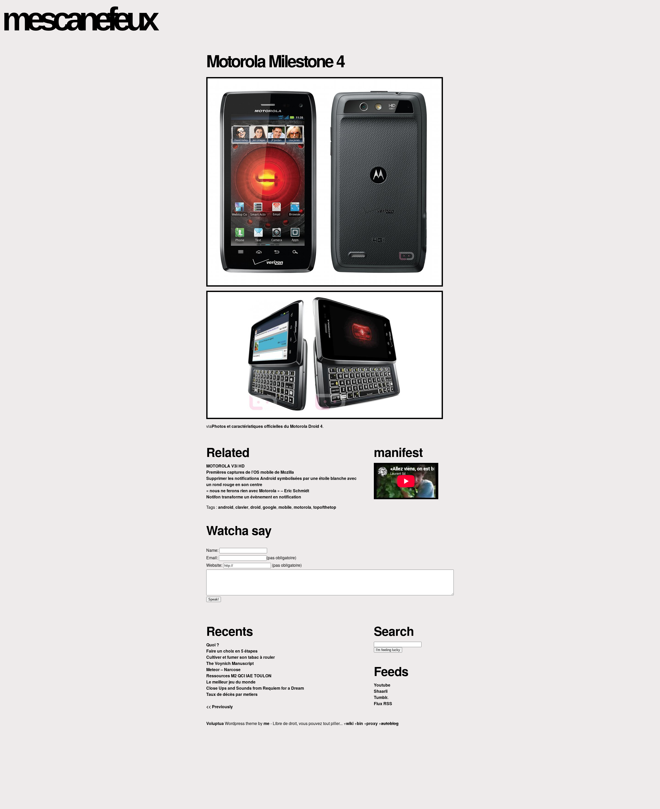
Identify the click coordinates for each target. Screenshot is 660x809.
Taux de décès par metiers (232, 694)
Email (211, 558)
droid (255, 507)
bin (360, 723)
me (266, 723)
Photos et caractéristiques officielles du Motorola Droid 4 (267, 426)
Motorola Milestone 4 (275, 60)
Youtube (382, 685)
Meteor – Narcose (223, 669)
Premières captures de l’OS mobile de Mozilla (250, 472)
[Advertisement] (330, 767)
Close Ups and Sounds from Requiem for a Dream (255, 688)
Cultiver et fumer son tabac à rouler (240, 657)
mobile (285, 507)
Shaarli (380, 691)
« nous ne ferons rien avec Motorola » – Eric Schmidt (257, 491)
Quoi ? (212, 645)
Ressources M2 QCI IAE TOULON (238, 676)
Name (211, 550)
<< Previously (219, 707)
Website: (214, 565)
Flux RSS (383, 703)
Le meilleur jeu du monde (230, 682)
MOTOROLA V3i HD (225, 466)
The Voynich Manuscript (230, 663)
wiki (349, 723)
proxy (372, 723)
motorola (302, 507)
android (225, 507)
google (269, 507)
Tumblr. (381, 697)
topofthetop (324, 507)
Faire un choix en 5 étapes (232, 651)
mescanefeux (78, 19)
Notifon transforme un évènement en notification (253, 497)
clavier (241, 507)
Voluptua (215, 723)
